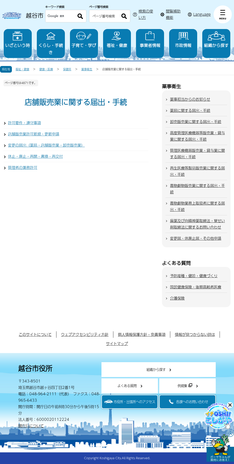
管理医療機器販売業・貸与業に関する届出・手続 (197, 154)
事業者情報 (150, 45)
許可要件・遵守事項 (24, 123)
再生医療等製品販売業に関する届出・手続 (197, 171)
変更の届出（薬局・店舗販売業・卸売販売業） (46, 145)
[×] (220, 448)
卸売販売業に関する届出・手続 (195, 121)
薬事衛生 (86, 69)
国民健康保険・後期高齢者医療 (195, 287)
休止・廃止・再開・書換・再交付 (35, 156)
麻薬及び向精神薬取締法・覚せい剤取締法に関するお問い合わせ (197, 224)
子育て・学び (84, 45)
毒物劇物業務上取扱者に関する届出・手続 (197, 206)
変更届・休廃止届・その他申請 (195, 238)
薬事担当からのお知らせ (190, 99)
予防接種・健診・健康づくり (194, 276)
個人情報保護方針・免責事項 (141, 334)
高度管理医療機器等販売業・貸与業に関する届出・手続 (197, 136)
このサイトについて (35, 334)
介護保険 (177, 298)
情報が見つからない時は (195, 334)
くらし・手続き (50, 48)
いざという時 (17, 45)
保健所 (67, 69)
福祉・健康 (117, 45)
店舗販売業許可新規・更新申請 (33, 134)
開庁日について (31, 426)
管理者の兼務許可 (22, 167)
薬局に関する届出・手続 (190, 110)
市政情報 (183, 45)
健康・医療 (46, 69)
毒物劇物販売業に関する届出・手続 (197, 189)
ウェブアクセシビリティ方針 (85, 334)
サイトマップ (117, 343)
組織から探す (216, 45)
